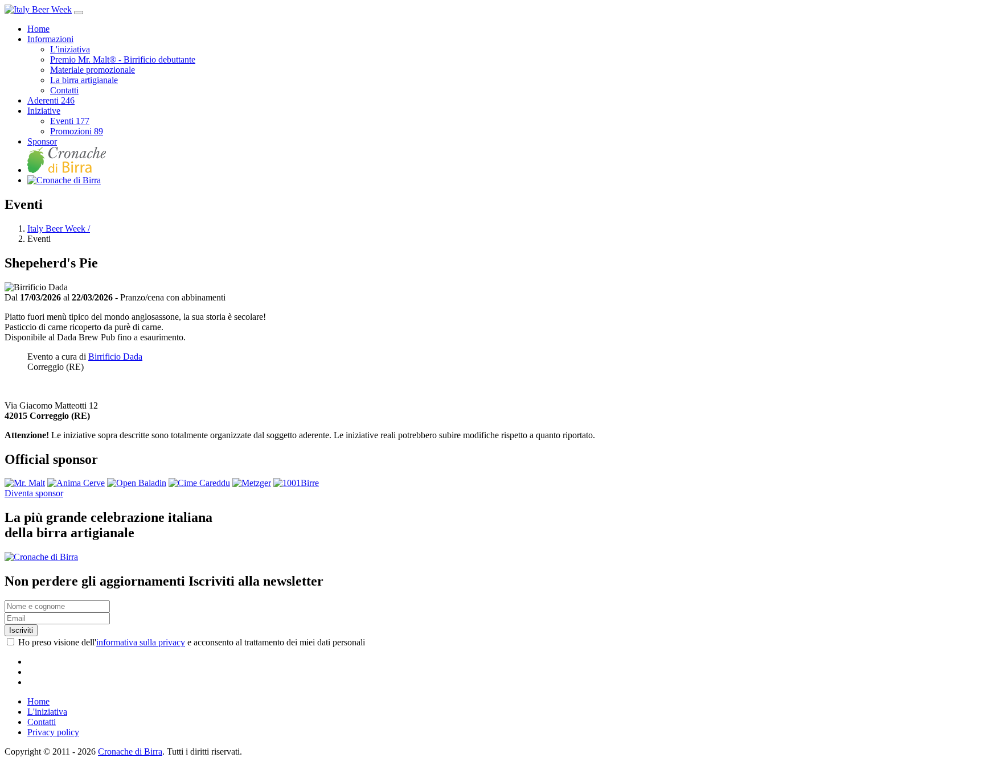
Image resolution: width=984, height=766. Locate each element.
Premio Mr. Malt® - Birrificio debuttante (122, 59)
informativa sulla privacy (140, 642)
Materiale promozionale (92, 70)
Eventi (69, 121)
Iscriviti (21, 630)
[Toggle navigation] (78, 12)
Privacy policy (53, 732)
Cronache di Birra (130, 751)
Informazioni (50, 39)
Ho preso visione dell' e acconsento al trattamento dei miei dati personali (191, 642)
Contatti (64, 90)
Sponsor (42, 141)
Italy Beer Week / (58, 228)
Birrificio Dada (115, 356)
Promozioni (76, 131)
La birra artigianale (84, 80)
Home (38, 29)
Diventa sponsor (34, 493)
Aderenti (51, 100)
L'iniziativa (70, 49)
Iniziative (43, 111)
